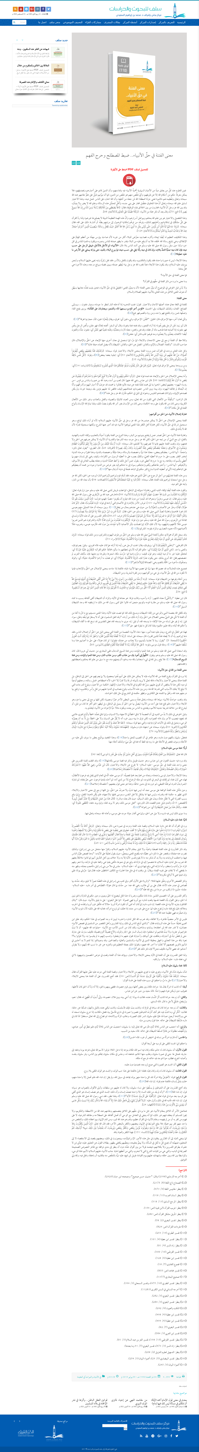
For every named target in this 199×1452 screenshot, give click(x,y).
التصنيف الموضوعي (72, 22)
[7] (177, 370)
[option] (40, 52)
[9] (167, 408)
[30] (169, 1092)
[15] (125, 626)
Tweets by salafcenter (60, 105)
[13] (128, 562)
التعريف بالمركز (166, 22)
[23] (154, 875)
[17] (170, 659)
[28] (126, 1037)
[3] (76, 319)
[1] (173, 254)
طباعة (178, 1377)
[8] (102, 393)
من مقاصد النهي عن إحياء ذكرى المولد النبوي (129, 1402)
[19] (102, 761)
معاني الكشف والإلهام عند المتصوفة (34, 82)
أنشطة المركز (130, 22)
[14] (176, 607)
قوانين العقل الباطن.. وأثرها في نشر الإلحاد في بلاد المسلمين (89, 1402)
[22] (136, 807)
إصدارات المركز (148, 22)
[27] (175, 980)
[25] (154, 913)
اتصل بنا (42, 22)
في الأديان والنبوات (93, 1377)
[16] (171, 645)
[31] (122, 1096)
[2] (130, 313)
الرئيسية (181, 22)
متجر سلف (54, 22)
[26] (132, 949)
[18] (120, 738)
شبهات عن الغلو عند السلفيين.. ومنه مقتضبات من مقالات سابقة (33, 51)
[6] (96, 355)
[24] (138, 890)
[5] (84, 344)
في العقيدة (81, 1377)
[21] (88, 784)
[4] (125, 334)
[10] (103, 469)
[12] (134, 529)
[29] (142, 1081)
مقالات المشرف (112, 22)
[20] (110, 769)
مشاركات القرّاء (93, 22)
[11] (112, 507)
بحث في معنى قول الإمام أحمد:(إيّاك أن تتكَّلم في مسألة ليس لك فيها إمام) (169, 1402)
